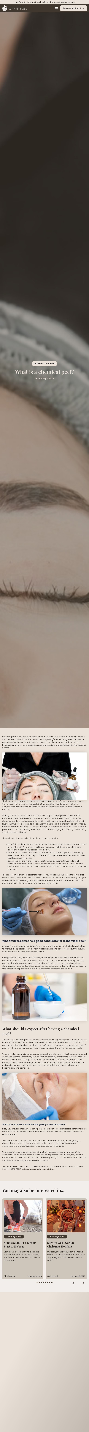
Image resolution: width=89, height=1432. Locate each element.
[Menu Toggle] (56, 8)
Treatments (50, 363)
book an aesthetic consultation (39, 1169)
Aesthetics (38, 363)
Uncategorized (14, 1236)
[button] (73, 1283)
